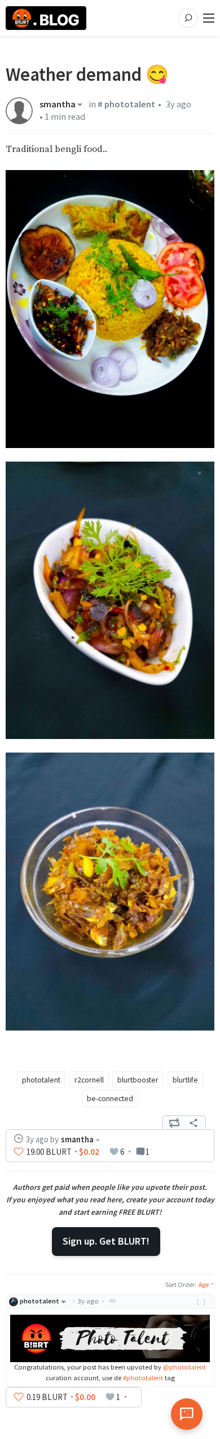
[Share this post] (193, 1123)
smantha (57, 104)
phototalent (41, 1080)
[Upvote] (19, 1151)
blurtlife (185, 1080)
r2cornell (89, 1080)
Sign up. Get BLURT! (106, 1240)
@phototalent (184, 1367)
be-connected (110, 1098)
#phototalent (143, 1377)
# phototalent (126, 104)
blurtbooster (138, 1080)
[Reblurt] (174, 1123)
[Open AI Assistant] (187, 1414)
